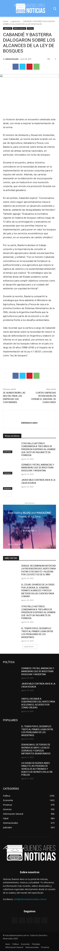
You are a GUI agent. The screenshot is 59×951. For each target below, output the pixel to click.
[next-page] (10, 495)
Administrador (12, 59)
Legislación (15, 21)
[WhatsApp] (36, 67)
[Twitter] (23, 67)
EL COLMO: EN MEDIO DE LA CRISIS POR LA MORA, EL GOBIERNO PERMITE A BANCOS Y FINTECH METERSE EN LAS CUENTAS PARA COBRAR (37, 590)
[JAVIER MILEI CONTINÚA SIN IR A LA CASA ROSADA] (11, 484)
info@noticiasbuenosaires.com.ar (30, 899)
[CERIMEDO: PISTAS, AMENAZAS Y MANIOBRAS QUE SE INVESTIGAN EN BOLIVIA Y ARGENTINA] (11, 469)
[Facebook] (16, 67)
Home (5, 21)
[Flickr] (29, 920)
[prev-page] (5, 495)
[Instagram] (37, 920)
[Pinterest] (29, 67)
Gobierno (7, 473)
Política (30, 28)
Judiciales (7, 452)
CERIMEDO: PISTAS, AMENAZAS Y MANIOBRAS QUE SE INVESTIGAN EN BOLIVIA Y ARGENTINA (37, 468)
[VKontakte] (44, 920)
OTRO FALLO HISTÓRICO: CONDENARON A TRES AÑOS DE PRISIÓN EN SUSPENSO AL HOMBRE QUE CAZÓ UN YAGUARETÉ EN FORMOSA (38, 449)
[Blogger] (15, 920)
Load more (28, 646)
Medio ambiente (19, 28)
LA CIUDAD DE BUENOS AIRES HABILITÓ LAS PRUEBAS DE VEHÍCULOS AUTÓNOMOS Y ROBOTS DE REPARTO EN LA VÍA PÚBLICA (36, 769)
